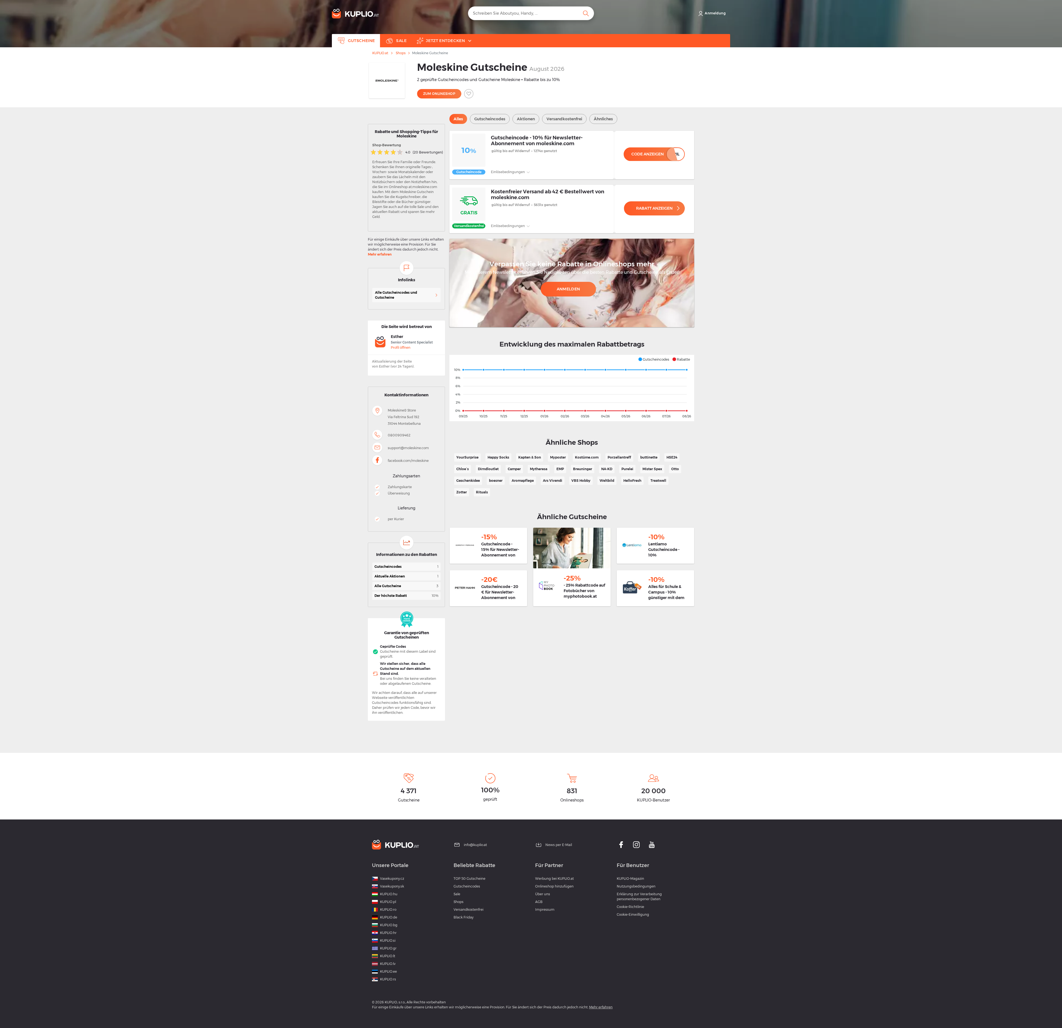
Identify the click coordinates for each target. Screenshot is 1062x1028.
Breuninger (582, 469)
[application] (571, 388)
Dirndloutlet (488, 469)
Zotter (461, 492)
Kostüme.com (586, 457)
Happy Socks (498, 457)
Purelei (627, 469)
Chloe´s (462, 469)
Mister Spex (652, 469)
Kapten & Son (529, 457)
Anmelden (568, 289)
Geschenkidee (468, 480)
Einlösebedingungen (508, 172)
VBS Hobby (580, 480)
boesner (496, 480)
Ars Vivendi (552, 480)
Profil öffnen (400, 347)
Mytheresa (538, 469)
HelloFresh (632, 480)
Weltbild (607, 480)
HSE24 (672, 457)
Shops (400, 53)
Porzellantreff (619, 457)
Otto (675, 469)
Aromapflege (523, 480)
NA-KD (606, 469)
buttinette (648, 457)
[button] (653, 359)
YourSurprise (467, 457)
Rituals (482, 492)
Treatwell (658, 480)
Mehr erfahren (380, 254)
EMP (560, 469)
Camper (514, 469)
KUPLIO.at (380, 53)
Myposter (558, 457)
